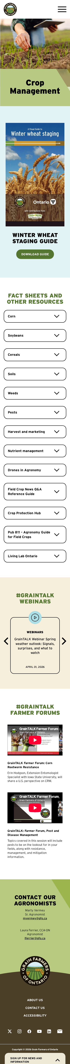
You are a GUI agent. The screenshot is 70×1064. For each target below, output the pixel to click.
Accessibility (35, 1015)
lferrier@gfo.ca (35, 938)
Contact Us (35, 1007)
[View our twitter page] (9, 1031)
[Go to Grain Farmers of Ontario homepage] (10, 9)
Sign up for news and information (26, 1060)
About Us (35, 1000)
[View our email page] (60, 1031)
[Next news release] (64, 642)
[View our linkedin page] (49, 1031)
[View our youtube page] (39, 1031)
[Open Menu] (61, 9)
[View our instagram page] (19, 1031)
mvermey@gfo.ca (35, 918)
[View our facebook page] (29, 1031)
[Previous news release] (6, 642)
